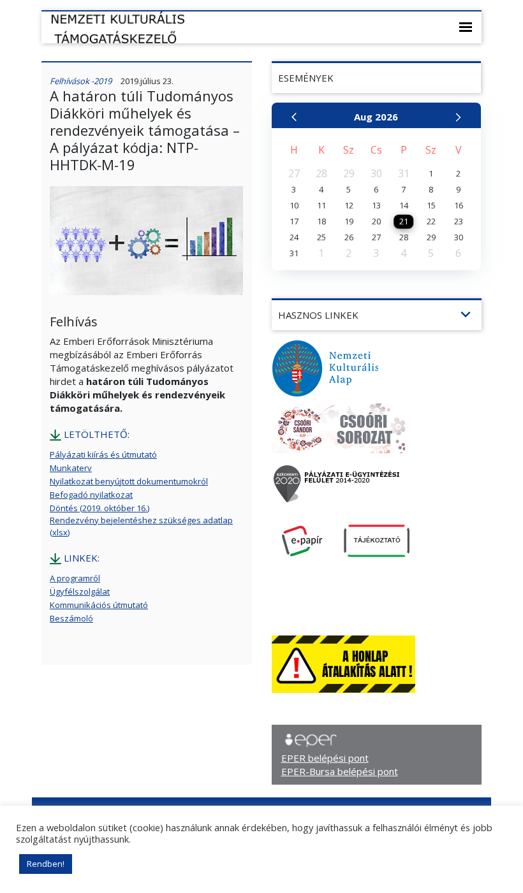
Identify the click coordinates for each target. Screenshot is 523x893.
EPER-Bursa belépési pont (339, 771)
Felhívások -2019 (81, 81)
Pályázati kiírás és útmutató (103, 454)
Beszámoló (71, 618)
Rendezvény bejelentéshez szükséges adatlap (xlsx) (141, 526)
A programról (75, 578)
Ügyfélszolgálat (80, 591)
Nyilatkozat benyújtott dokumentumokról (129, 481)
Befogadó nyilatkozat (91, 494)
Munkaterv (71, 468)
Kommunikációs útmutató (99, 605)
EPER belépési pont (325, 757)
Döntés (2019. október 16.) (99, 508)
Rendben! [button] (45, 863)
